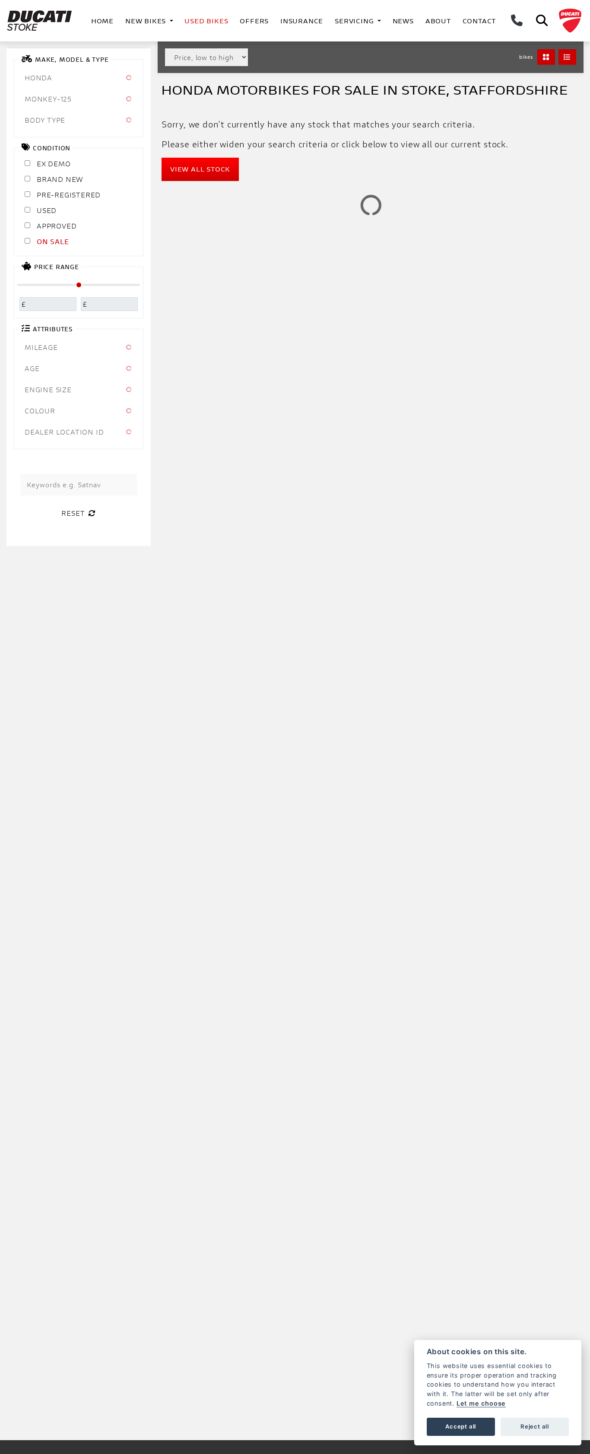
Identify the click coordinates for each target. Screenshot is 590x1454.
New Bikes (146, 21)
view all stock (200, 169)
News (403, 21)
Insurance (301, 21)
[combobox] (78, 78)
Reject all (534, 1426)
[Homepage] (41, 20)
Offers (254, 21)
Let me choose (481, 1403)
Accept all (460, 1426)
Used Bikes (206, 21)
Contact (479, 21)
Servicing (355, 21)
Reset (73, 512)
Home (102, 21)
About (438, 21)
